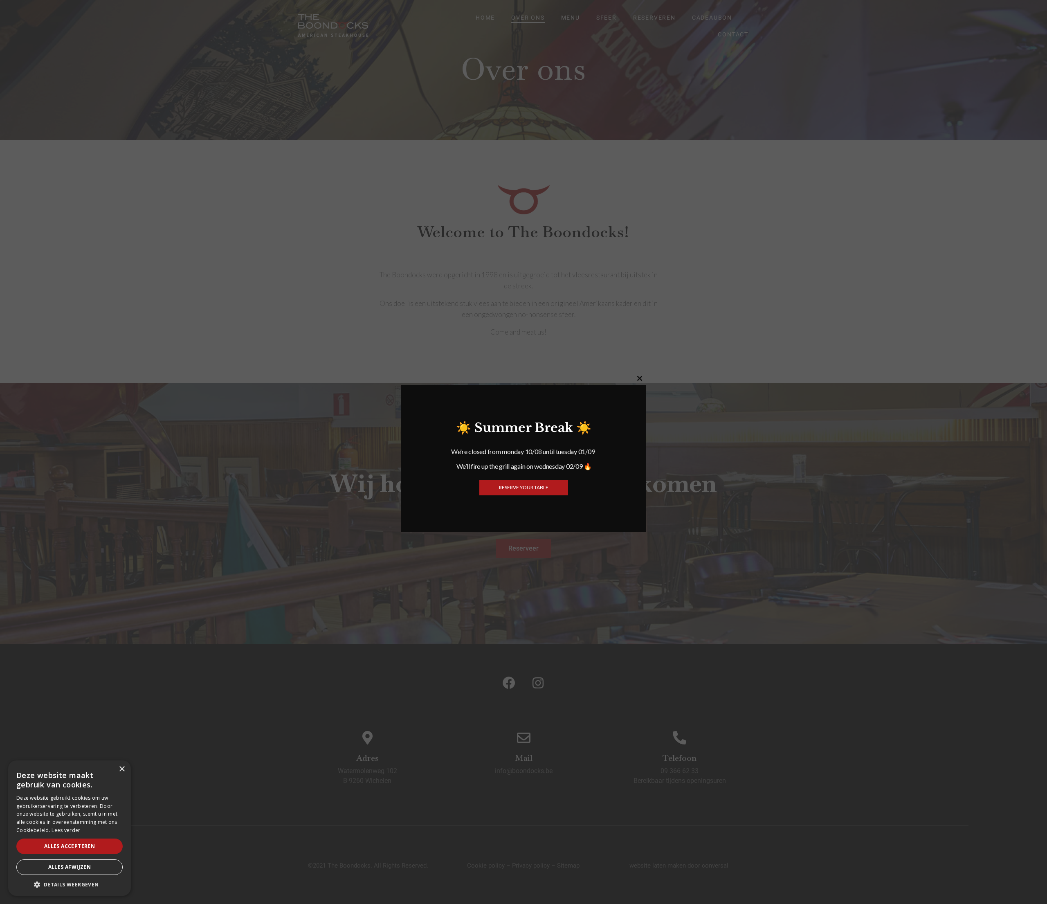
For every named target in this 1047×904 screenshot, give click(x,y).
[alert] (69, 828)
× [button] (122, 769)
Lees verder (66, 830)
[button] (69, 884)
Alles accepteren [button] (69, 846)
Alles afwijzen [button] (69, 867)
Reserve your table (523, 487)
